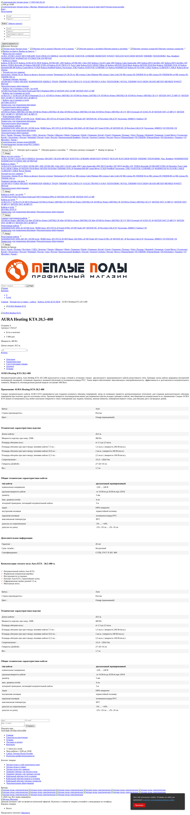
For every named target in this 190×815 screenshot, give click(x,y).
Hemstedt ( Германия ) (154, 135)
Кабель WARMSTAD (118, 67)
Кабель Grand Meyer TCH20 (28, 67)
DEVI (24, 56)
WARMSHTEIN (8, 58)
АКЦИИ (32, 142)
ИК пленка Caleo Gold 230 (110, 74)
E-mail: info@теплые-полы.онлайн (108, 7)
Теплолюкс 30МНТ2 (126, 119)
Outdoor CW (141, 119)
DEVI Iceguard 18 (134, 112)
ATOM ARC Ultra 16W (54, 166)
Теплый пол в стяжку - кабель (23, 302)
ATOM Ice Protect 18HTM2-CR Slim (16, 112)
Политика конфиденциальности (20, 756)
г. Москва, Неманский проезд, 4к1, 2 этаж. (47, 7)
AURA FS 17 (6, 95)
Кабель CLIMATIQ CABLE (164, 67)
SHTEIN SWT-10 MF (66, 91)
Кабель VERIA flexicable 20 (13, 65)
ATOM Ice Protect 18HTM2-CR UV (143, 95)
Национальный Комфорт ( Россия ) (74, 137)
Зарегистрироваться (10, 44)
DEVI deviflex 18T (109, 166)
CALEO (17, 56)
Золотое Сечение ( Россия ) (102, 137)
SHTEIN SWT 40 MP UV (26, 98)
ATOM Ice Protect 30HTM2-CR (113, 95)
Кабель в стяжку (10, 60)
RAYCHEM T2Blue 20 (11, 168)
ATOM (4, 81)
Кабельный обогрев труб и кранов (21, 776)
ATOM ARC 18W (36, 166)
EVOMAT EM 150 (36, 58)
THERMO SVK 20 (65, 168)
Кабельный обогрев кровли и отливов (23, 778)
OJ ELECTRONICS (91, 81)
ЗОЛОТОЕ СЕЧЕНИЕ (85, 56)
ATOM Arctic (29, 119)
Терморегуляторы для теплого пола (21, 772)
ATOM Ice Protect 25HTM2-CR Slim (48, 112)
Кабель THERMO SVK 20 (168, 65)
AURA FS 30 (18, 95)
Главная (4, 302)
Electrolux (40, 159)
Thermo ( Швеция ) (55, 135)
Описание (10, 359)
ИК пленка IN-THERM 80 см (162, 74)
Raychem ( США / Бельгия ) (34, 135)
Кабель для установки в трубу (16, 100)
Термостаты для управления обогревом (18, 105)
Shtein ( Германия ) (72, 135)
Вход (3, 9)
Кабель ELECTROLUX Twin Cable (64, 65)
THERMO (147, 56)
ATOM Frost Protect (9, 91)
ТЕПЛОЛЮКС (159, 56)
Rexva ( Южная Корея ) (124, 137)
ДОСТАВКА (34, 144)
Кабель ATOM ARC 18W (53, 63)
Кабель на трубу (8, 200)
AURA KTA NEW (20, 166)
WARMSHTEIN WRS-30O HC (14, 128)
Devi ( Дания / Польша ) (11, 135)
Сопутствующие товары (17, 364)
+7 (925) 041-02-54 (36, 2)
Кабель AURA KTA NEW (30, 63)
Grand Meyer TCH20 (98, 168)
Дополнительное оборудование (15, 86)
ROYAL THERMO (128, 81)
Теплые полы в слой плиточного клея (23, 765)
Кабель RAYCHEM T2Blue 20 (94, 65)
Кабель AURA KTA (9, 63)
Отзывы (9, 369)
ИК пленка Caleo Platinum (87, 74)
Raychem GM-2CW (108, 119)
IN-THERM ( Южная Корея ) (147, 137)
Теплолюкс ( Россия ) (17, 137)
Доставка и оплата (14, 742)
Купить (4, 353)
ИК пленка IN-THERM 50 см (136, 74)
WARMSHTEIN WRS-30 (12, 119)
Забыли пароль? (15, 23)
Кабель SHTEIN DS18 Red (144, 65)
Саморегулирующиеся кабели (16, 109)
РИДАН (48, 58)
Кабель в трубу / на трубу (12, 194)
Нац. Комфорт (173, 56)
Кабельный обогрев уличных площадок (23, 781)
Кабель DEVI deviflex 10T (176, 63)
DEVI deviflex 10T (125, 166)
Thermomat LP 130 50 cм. (64, 74)
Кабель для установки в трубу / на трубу (20, 88)
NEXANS (119, 56)
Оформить (25, 813)
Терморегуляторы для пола (14, 79)
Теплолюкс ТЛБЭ (123, 168)
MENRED (168, 81)
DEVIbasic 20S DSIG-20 (74, 128)
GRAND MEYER (66, 56)
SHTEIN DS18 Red (48, 168)
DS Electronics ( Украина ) (172, 137)
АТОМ (10, 56)
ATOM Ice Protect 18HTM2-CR (59, 95)
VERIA (16, 81)
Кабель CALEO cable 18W (103, 63)
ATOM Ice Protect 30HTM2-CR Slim (79, 112)
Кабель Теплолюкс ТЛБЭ (67, 67)
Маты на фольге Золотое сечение (38, 74)
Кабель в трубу (7, 207)
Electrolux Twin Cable (178, 166)
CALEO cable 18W (72, 166)
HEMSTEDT (101, 56)
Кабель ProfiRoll (48, 67)
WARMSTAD (21, 58)
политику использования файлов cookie (159, 800)
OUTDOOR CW (170, 128)
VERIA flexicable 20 (142, 166)
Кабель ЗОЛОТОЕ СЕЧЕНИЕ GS (93, 67)
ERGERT (31, 56)
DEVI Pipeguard (32, 202)
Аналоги (10, 366)
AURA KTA (6, 166)
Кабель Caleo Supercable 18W (128, 63)
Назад (7, 153)
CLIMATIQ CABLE (9, 171)
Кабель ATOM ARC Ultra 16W (77, 63)
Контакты (10, 744)
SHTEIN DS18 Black (30, 168)
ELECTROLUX (43, 56)
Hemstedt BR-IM (81, 168)
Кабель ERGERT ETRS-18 (37, 65)
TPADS (55, 81)
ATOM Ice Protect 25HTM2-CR (86, 95)
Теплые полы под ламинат (18, 769)
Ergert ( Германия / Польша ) (117, 135)
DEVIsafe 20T (80, 119)
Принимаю (139, 805)
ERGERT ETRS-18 (160, 166)
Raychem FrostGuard (27, 91)
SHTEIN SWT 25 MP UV (170, 95)
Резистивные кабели (12, 116)
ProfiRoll (111, 168)
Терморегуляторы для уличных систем (23, 774)
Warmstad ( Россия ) (36, 137)
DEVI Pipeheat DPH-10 (46, 91)
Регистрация (6, 11)
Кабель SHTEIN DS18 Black (120, 65)
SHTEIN (139, 56)
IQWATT (111, 56)
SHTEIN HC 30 (93, 119)
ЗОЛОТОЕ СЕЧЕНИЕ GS (142, 168)
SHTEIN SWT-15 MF (85, 91)
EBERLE (54, 56)
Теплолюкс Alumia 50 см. (12, 74)
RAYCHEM (129, 56)
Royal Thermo (25, 171)
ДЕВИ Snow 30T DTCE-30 (47, 119)
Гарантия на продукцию (17, 737)
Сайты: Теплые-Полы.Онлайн (19, 753)
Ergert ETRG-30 (66, 119)
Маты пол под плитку (12, 54)
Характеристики (13, 362)
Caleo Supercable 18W (90, 166)
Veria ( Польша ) (138, 135)
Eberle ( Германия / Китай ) (93, 135)
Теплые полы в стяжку (16, 767)
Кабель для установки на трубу (16, 93)
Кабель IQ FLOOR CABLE (140, 67)
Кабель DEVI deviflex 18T (152, 63)
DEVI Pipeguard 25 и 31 (35, 95)
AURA (4, 56)
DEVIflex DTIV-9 (8, 102)
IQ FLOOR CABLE (175, 168)
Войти (4, 24)
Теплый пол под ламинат (14, 72)
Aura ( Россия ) (51, 137)
